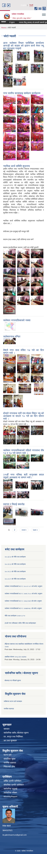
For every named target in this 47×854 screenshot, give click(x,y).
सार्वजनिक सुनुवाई (10, 789)
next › (24, 530)
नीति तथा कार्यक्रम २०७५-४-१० (15, 616)
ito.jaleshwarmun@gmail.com (15, 835)
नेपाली (31, 5)
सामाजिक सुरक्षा (9, 759)
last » (35, 530)
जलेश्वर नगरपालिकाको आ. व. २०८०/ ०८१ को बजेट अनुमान (23, 586)
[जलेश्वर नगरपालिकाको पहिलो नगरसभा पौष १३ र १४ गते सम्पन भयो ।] (9, 458)
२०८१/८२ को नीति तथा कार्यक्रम (15, 571)
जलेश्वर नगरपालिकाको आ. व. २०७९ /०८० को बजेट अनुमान (23, 594)
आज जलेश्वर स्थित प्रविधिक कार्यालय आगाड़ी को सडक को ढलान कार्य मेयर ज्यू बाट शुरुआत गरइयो (23, 45)
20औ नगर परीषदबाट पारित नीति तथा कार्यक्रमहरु (20, 623)
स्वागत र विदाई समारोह (13, 504)
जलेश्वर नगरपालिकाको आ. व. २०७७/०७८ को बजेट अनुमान (23, 608)
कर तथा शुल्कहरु (10, 740)
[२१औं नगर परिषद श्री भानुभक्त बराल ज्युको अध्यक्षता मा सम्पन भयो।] (8, 485)
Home (3, 28)
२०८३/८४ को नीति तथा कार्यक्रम (15, 557)
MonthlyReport (10, 796)
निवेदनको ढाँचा (9, 766)
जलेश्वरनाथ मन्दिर (11, 336)
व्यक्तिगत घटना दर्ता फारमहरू (13, 701)
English (24, 5)
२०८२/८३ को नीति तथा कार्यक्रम (15, 564)
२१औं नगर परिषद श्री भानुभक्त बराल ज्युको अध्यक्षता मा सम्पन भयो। (23, 476)
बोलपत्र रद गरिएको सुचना (13, 680)
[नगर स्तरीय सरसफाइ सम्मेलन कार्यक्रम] (9, 99)
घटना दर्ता (7, 755)
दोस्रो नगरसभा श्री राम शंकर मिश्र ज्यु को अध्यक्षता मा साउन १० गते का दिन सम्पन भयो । (23, 416)
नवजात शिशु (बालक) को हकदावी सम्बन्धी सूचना (28, 22)
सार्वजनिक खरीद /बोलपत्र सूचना (16, 733)
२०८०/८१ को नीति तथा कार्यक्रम (15, 579)
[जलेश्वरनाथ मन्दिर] (9, 341)
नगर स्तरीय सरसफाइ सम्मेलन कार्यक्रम (21, 93)
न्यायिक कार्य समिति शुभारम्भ (16, 166)
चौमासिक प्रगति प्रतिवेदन (14, 785)
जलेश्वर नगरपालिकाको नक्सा (16, 320)
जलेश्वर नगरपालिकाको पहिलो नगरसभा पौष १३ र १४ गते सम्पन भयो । (23, 451)
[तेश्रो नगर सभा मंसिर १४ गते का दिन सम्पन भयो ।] (9, 359)
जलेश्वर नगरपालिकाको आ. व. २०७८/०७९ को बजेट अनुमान (23, 601)
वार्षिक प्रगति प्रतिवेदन (12, 781)
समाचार (6, 729)
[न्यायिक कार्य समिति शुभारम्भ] (9, 253)
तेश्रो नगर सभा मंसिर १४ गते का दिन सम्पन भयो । (23, 351)
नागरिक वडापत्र (9, 709)
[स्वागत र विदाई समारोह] (8, 512)
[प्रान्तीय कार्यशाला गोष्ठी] (9, 521)
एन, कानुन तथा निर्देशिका (13, 736)
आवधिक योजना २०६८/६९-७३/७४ (15, 657)
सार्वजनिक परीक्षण (10, 792)
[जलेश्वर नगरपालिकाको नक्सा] (9, 326)
